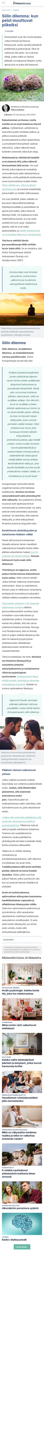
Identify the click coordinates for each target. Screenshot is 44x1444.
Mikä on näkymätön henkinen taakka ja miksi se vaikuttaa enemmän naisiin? (19, 1135)
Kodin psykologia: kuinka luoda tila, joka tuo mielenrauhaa (20, 992)
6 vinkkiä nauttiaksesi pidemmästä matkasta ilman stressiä (18, 1173)
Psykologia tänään (10, 988)
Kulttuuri (6, 1057)
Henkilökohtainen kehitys (14, 1095)
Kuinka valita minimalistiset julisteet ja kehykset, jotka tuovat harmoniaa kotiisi (22, 1063)
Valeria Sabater (17, 110)
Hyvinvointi (6, 10)
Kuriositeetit (8, 1168)
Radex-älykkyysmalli (14, 1239)
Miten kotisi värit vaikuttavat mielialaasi (19, 1027)
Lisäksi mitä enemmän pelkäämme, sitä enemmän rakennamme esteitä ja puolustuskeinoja (21, 821)
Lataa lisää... (22, 1247)
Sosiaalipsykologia (10, 1205)
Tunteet (16, 10)
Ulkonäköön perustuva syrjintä (20, 1208)
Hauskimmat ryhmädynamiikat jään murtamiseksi (20, 1099)
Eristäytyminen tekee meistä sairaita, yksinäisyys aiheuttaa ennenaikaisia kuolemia (20, 680)
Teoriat (5, 1237)
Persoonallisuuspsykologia (14, 1130)
